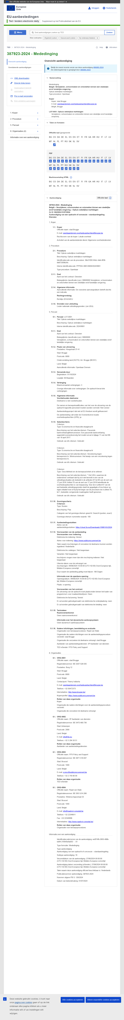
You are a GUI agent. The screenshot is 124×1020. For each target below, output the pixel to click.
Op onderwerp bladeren (87, 38)
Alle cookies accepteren (72, 1000)
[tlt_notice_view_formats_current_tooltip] (110, 198)
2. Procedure (15, 119)
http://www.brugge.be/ (76, 692)
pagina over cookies (23, 1002)
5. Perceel (14, 125)
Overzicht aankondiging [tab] (17, 62)
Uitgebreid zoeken (50, 38)
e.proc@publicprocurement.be (75, 772)
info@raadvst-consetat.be (73, 811)
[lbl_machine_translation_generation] (71, 177)
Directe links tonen (22, 83)
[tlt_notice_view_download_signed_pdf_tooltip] (54, 144)
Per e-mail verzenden (23, 96)
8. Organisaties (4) (18, 131)
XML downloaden (21, 78)
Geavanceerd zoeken (68, 38)
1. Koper (14, 113)
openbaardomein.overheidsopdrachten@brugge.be (77, 104)
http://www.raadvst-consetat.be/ (80, 822)
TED (8, 47)
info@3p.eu (67, 737)
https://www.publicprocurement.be (87, 541)
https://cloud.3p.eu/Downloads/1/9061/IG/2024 (94, 527)
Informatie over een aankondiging (24, 137)
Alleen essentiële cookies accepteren (103, 1000)
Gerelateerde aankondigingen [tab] (19, 67)
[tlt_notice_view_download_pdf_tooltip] (50, 160)
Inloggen (95, 8)
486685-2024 (98, 67)
